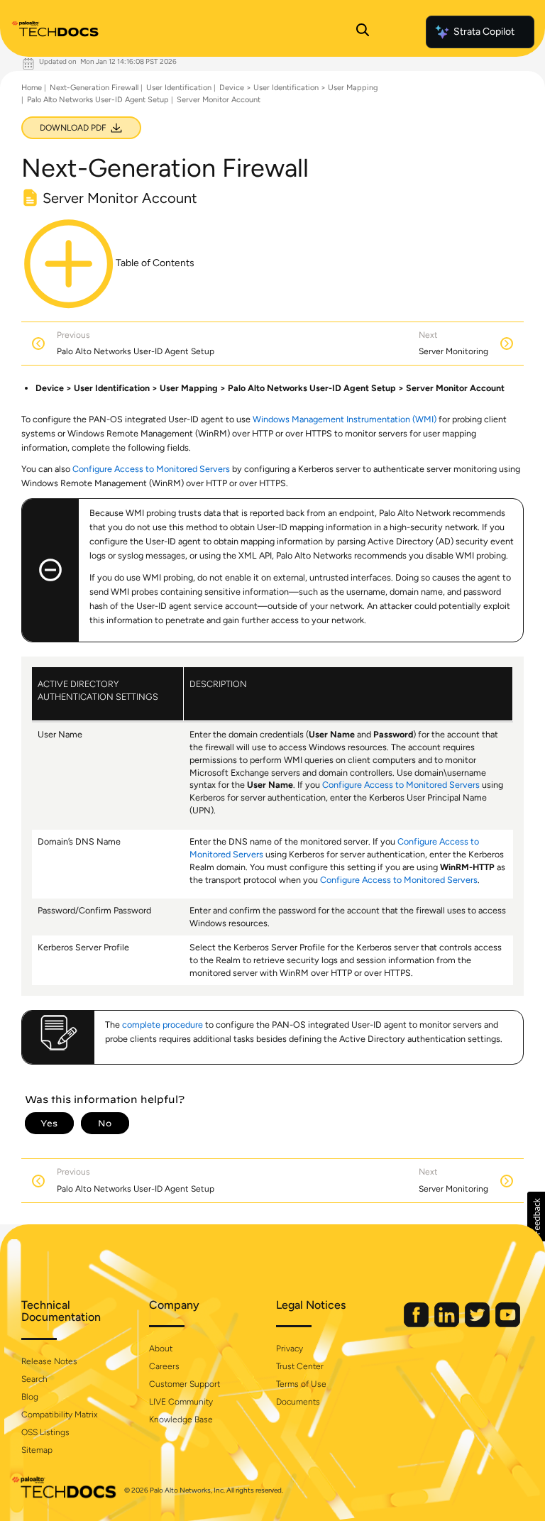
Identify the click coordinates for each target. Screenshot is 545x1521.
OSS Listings (45, 1432)
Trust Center (300, 1366)
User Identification (178, 87)
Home (31, 87)
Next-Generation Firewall (94, 87)
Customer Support (184, 1384)
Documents (298, 1402)
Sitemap (37, 1450)
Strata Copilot (483, 32)
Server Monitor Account (218, 99)
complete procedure (162, 1024)
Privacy (289, 1348)
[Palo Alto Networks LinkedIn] (447, 1324)
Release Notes (49, 1361)
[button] (536, 1216)
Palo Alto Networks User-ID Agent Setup (98, 99)
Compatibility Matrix (59, 1415)
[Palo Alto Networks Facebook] (417, 1324)
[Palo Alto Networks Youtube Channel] (507, 1324)
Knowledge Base (181, 1419)
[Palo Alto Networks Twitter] (478, 1324)
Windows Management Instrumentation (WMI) (344, 419)
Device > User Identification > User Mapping (298, 87)
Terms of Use (301, 1384)
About (160, 1348)
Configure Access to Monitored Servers (151, 468)
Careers (164, 1366)
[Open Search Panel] (362, 31)
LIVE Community (181, 1402)
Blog (29, 1397)
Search (34, 1379)
